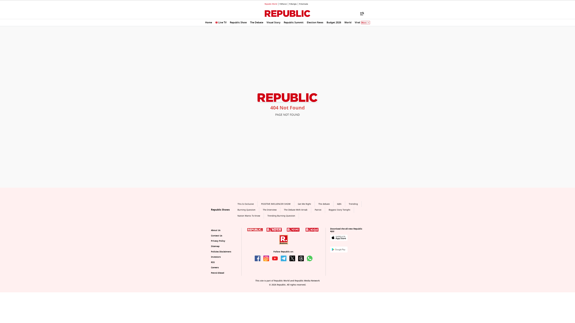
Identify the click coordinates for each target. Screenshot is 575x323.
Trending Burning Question (281, 215)
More (364, 22)
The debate (324, 204)
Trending (353, 204)
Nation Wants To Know (248, 215)
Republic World (271, 4)
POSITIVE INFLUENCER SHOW (275, 204)
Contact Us (216, 235)
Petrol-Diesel (217, 273)
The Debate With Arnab (295, 209)
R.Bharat (283, 4)
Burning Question (246, 209)
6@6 (339, 204)
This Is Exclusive (245, 204)
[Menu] (360, 13)
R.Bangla (293, 4)
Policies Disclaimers (221, 251)
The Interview (270, 209)
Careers (215, 267)
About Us (215, 230)
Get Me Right (304, 204)
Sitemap (215, 246)
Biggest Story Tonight (339, 209)
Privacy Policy (218, 241)
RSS (213, 262)
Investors (216, 257)
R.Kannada (303, 4)
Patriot (318, 209)
